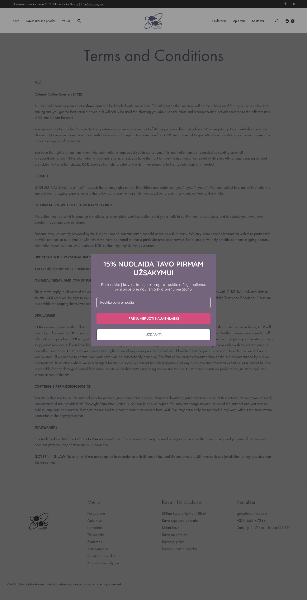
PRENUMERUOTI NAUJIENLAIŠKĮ (153, 318)
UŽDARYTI (154, 334)
